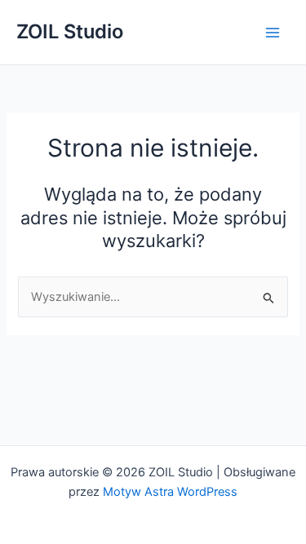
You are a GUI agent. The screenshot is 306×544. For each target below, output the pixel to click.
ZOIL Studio (69, 31)
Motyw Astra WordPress (170, 491)
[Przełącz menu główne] (272, 32)
